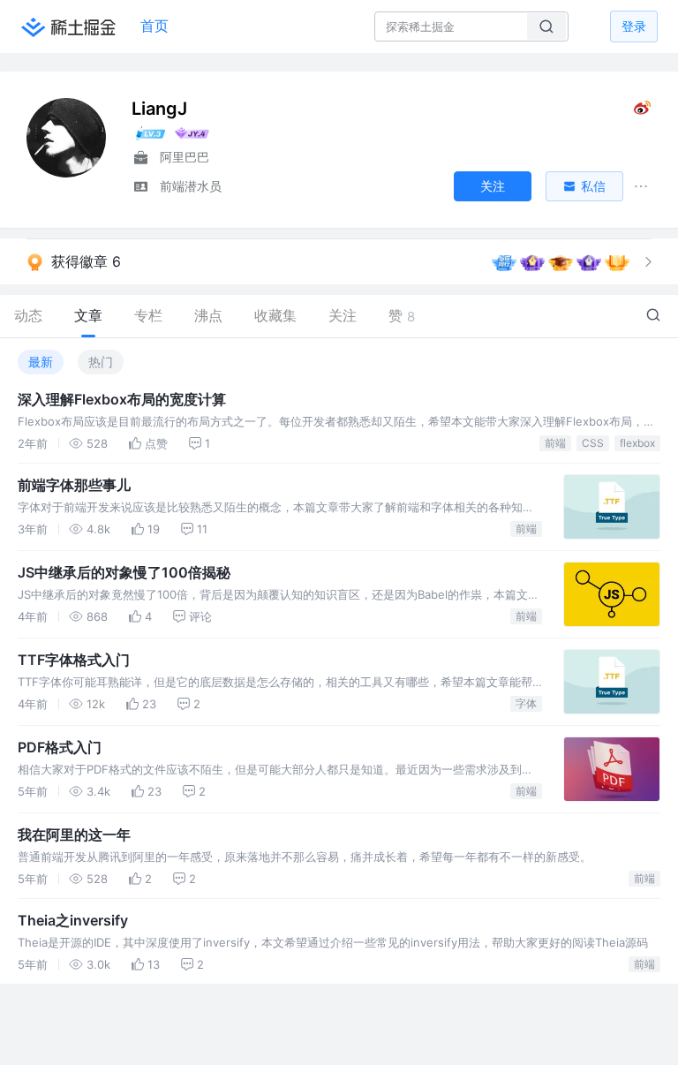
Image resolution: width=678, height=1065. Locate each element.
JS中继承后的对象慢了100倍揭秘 (124, 572)
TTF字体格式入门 (74, 659)
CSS (593, 442)
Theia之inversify (73, 920)
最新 (40, 361)
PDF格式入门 (60, 747)
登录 (634, 26)
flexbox (637, 442)
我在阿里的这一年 (74, 834)
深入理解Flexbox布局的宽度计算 (122, 399)
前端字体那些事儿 (74, 485)
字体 (526, 703)
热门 (100, 361)
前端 (555, 442)
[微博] (642, 111)
